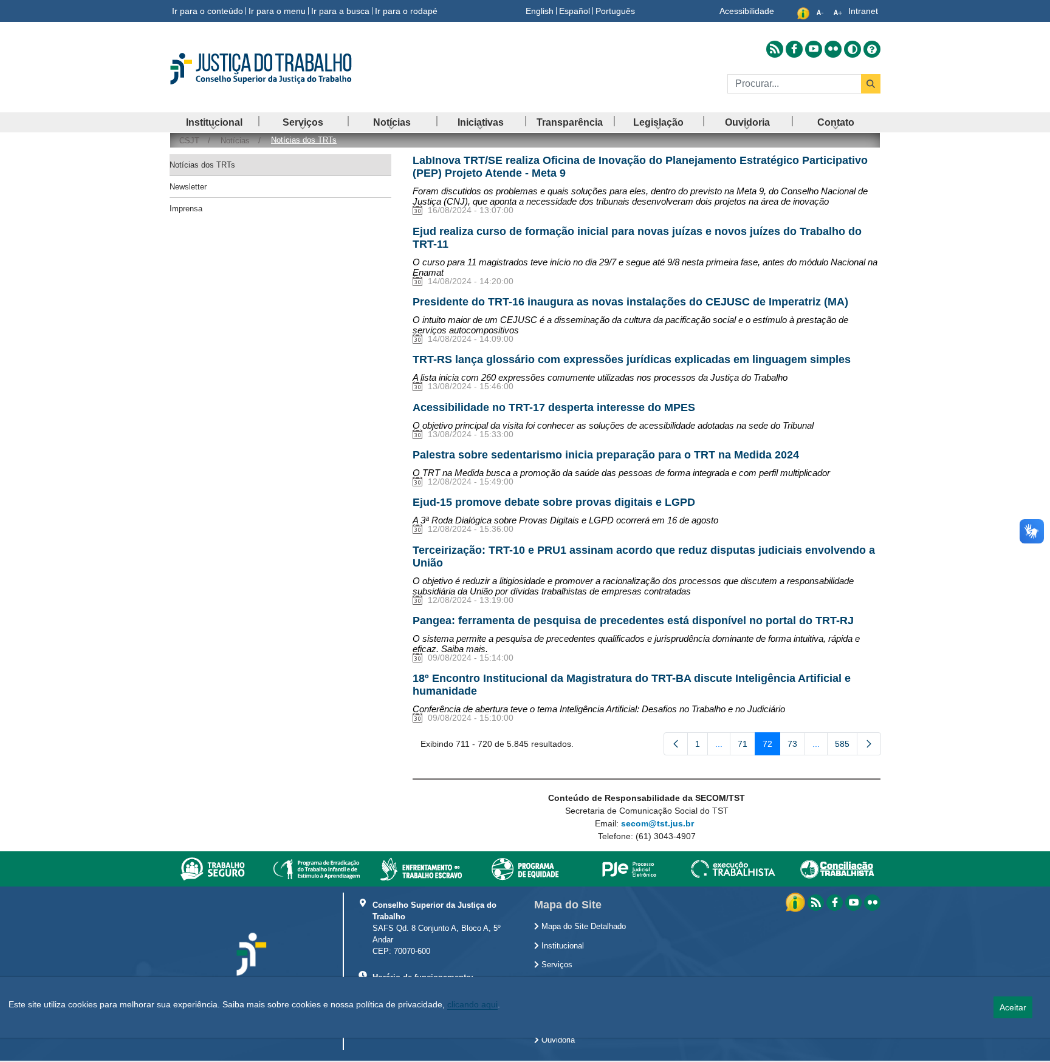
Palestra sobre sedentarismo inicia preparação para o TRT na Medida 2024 (606, 455)
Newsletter (188, 186)
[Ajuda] (871, 49)
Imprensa (186, 208)
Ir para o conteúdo (207, 11)
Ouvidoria (557, 1040)
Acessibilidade (746, 11)
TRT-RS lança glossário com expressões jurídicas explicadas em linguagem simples (632, 359)
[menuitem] (214, 122)
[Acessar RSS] (774, 49)
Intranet (863, 11)
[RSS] (816, 902)
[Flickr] (872, 902)
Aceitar (1013, 1007)
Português (615, 11)
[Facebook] (834, 902)
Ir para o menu (277, 11)
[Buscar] (870, 84)
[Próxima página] (869, 743)
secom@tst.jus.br (657, 823)
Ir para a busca (340, 11)
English (540, 11)
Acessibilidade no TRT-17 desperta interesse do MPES (554, 407)
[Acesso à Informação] (797, 902)
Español (574, 11)
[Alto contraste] (852, 49)
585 (846, 746)
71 (746, 746)
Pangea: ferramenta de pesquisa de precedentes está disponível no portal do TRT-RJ (633, 620)
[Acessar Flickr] (833, 49)
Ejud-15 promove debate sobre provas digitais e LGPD (554, 502)
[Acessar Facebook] (794, 49)
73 (796, 746)
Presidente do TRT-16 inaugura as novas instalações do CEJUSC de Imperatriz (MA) (630, 302)
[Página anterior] (676, 743)
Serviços (555, 965)
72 (771, 746)
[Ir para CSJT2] (282, 68)
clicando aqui (472, 1004)
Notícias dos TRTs (202, 164)
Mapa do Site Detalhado (582, 926)
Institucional (561, 946)
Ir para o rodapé (406, 11)
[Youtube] (853, 902)
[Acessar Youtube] (813, 49)
